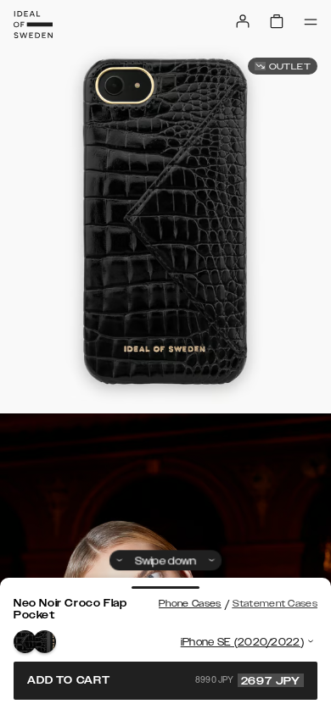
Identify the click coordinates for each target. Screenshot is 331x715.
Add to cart (163, 680)
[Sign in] (243, 21)
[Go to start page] (33, 24)
